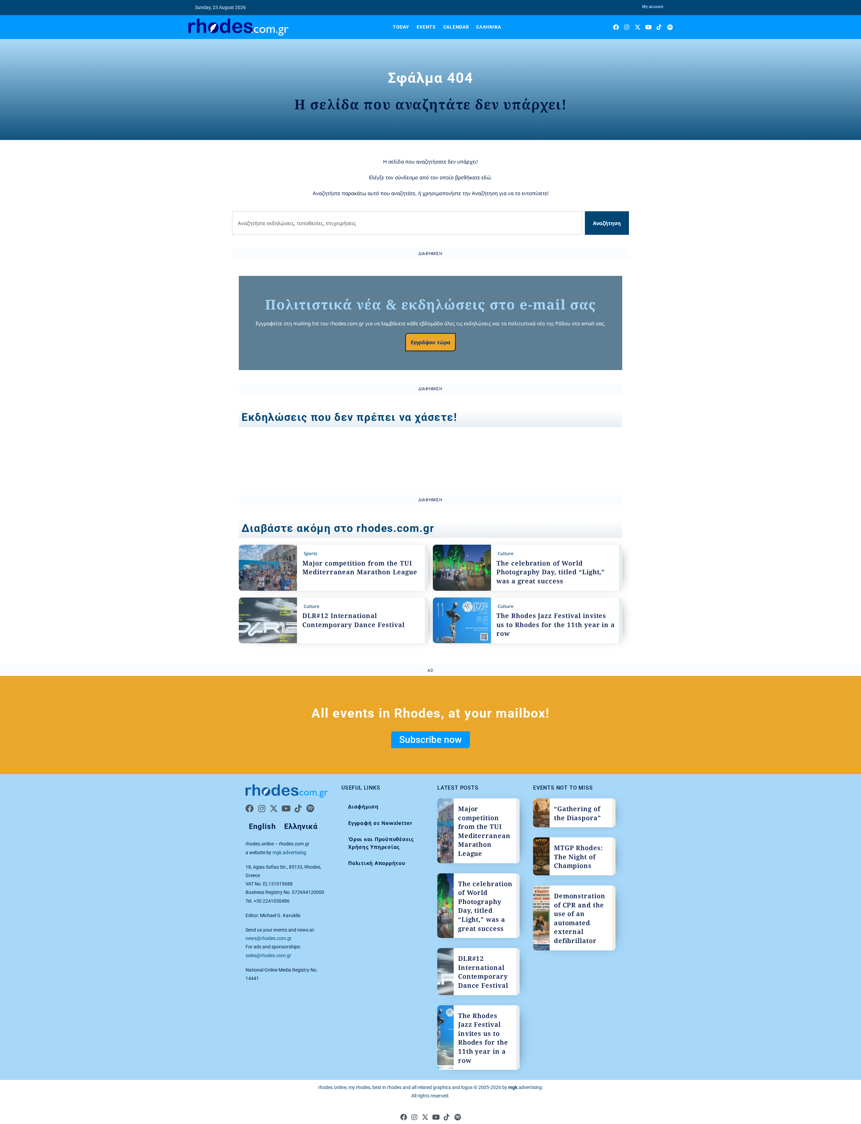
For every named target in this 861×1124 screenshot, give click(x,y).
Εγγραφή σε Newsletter (380, 823)
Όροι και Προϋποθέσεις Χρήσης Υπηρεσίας (381, 843)
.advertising (525, 1087)
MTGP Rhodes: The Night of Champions (578, 856)
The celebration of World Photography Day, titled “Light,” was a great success (550, 572)
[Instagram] (627, 27)
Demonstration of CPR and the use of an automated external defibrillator (579, 918)
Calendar (456, 27)
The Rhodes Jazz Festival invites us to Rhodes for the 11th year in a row (555, 624)
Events (426, 27)
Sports (310, 553)
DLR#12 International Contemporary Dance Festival (353, 620)
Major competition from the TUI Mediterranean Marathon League (359, 568)
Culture (505, 553)
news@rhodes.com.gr (269, 938)
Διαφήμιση (363, 806)
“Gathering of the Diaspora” (577, 813)
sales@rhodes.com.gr (268, 955)
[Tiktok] (659, 27)
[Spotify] (670, 27)
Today (401, 27)
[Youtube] (648, 27)
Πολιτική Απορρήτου (377, 863)
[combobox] (407, 223)
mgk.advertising (289, 852)
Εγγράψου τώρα (430, 342)
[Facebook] (616, 27)
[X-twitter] (637, 27)
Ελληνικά (488, 27)
